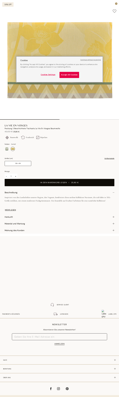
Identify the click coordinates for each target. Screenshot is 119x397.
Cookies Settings (48, 75)
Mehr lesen (10, 210)
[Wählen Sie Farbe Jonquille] (7, 149)
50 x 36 (18, 163)
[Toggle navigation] (4, 4)
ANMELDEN (59, 344)
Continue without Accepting (90, 60)
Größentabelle (109, 158)
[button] (110, 4)
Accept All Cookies (69, 75)
